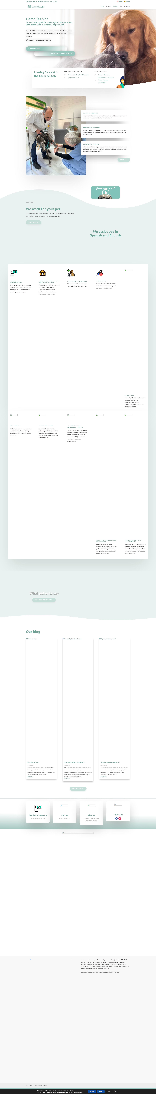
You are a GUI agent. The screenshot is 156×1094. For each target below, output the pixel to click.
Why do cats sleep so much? (110, 762)
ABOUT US (123, 159)
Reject (101, 1091)
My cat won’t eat (33, 762)
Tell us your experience (43, 600)
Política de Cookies (41, 1085)
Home (102, 6)
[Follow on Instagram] (119, 818)
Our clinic (108, 6)
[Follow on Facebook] (116, 818)
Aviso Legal (29, 1085)
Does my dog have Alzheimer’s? (74, 762)
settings (80, 1092)
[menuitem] (120, 2)
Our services (33, 222)
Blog (121, 6)
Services (115, 6)
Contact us (127, 6)
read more (30, 776)
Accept (92, 1091)
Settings (110, 1091)
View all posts (77, 788)
